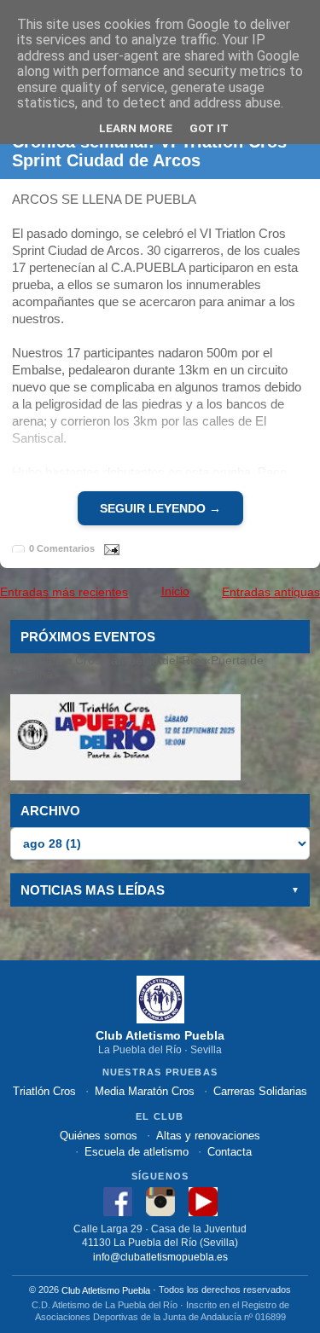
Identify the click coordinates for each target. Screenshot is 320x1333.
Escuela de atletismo (136, 1151)
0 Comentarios (62, 549)
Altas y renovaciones (208, 1135)
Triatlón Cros (44, 1091)
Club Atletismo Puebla (105, 1290)
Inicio (175, 591)
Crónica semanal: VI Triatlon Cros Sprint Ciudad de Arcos (149, 151)
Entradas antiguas (271, 592)
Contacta (229, 1151)
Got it (209, 128)
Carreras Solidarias (260, 1091)
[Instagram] (160, 1200)
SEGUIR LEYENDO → (160, 508)
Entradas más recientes (64, 592)
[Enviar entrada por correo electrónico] (108, 549)
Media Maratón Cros (145, 1091)
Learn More (135, 128)
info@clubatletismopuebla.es (160, 1256)
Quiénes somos (98, 1135)
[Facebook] (117, 1200)
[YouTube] (203, 1200)
